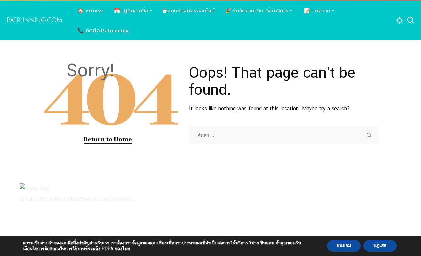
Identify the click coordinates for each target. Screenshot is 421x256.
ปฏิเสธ (380, 246)
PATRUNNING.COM (34, 20)
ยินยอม (344, 246)
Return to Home (108, 139)
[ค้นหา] (410, 20)
